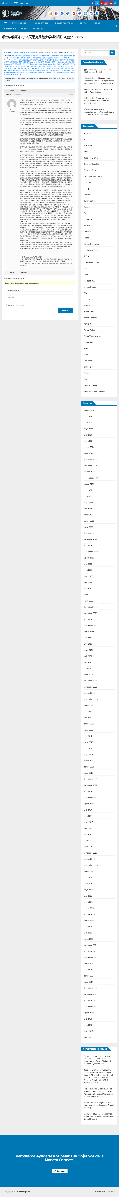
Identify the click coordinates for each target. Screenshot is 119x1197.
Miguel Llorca (89, 1103)
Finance (87, 226)
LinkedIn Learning (91, 262)
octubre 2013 (89, 1000)
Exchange (88, 219)
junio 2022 (88, 570)
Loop (86, 275)
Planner (87, 305)
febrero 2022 (89, 595)
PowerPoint (88, 342)
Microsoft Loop (90, 287)
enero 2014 (88, 982)
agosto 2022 (89, 558)
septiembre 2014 (91, 957)
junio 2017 (88, 816)
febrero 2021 (89, 668)
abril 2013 (88, 1037)
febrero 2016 (89, 908)
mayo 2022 (88, 576)
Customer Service (91, 170)
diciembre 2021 (90, 607)
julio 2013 (88, 1019)
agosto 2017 (89, 804)
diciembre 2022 (90, 533)
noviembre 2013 (90, 994)
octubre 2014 (89, 951)
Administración (90, 133)
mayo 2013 (88, 1031)
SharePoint (88, 367)
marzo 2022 (89, 589)
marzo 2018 (89, 761)
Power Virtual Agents (92, 336)
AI (84, 139)
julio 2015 (88, 927)
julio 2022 (88, 564)
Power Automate (91, 318)
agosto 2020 (89, 705)
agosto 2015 (89, 921)
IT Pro (83, 23)
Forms (86, 238)
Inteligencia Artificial (92, 250)
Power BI (87, 324)
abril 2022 (88, 582)
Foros (24, 29)
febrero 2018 (89, 767)
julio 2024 (88, 416)
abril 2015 (88, 933)
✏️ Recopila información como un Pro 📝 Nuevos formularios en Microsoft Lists (98, 100)
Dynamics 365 (19, 23)
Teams (86, 373)
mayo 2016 (88, 890)
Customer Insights (91, 164)
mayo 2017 (88, 822)
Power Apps (34, 52)
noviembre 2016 (90, 853)
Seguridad (88, 361)
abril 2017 (88, 828)
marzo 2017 (89, 834)
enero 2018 (88, 773)
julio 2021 (88, 638)
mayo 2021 (88, 650)
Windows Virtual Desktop (94, 392)
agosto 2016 (89, 871)
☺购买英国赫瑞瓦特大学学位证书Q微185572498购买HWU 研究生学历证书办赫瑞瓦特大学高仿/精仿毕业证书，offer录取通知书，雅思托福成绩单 (39, 72)
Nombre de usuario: (13, 290)
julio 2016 (88, 877)
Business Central (91, 158)
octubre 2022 (89, 546)
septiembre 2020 (91, 699)
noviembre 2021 (90, 613)
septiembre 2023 (91, 478)
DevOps (87, 189)
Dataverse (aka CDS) (93, 176)
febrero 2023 (89, 521)
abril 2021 (88, 656)
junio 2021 (88, 644)
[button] (116, 26)
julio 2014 (88, 970)
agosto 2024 (89, 410)
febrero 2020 (89, 724)
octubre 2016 (89, 859)
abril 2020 (88, 718)
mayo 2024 (88, 429)
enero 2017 (88, 847)
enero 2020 (88, 730)
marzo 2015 (89, 939)
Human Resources (91, 244)
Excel (86, 213)
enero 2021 (88, 675)
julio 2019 (88, 736)
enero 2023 (88, 527)
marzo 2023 (89, 515)
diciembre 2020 (90, 681)
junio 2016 (88, 884)
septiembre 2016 (91, 865)
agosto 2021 (89, 632)
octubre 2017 (89, 791)
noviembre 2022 (90, 539)
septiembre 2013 (91, 1007)
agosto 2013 (89, 1013)
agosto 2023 (89, 484)
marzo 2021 (89, 662)
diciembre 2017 (90, 779)
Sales (86, 348)
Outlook (87, 299)
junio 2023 (88, 496)
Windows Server (91, 385)
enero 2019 (88, 742)
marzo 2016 (89, 902)
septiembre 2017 (91, 798)
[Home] (6, 23)
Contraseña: (10, 298)
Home (6, 52)
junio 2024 (88, 423)
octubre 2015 (89, 914)
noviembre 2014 (90, 945)
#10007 (71, 95)
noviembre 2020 (90, 687)
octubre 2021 (89, 619)
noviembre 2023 (90, 466)
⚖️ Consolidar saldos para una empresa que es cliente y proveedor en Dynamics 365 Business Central (99, 80)
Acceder (65, 310)
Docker (87, 195)
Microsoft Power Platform (22, 52)
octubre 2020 (89, 693)
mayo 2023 (88, 503)
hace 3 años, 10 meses (64, 79)
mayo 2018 (88, 755)
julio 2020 (88, 712)
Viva (85, 379)
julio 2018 (88, 748)
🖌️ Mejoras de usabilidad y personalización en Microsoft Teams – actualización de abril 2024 (99, 112)
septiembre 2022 (91, 552)
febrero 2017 (89, 841)
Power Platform (64, 23)
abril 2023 (88, 509)
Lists (86, 269)
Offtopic (87, 293)
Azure (97, 23)
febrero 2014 (89, 976)
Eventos (87, 207)
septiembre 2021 (91, 625)
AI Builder (88, 146)
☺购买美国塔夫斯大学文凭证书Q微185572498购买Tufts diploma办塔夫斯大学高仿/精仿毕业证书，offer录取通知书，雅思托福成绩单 (39, 62)
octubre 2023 (89, 472)
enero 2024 (88, 453)
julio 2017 (88, 810)
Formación (10, 29)
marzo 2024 (89, 441)
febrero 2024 (89, 447)
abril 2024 (88, 435)
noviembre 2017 (90, 785)
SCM (86, 355)
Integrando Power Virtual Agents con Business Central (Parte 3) (99, 1105)
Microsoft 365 (41, 23)
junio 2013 (88, 1025)
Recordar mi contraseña (16, 305)
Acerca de (38, 29)
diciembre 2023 (90, 459)
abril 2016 (88, 896)
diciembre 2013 (90, 988)
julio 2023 (88, 490)
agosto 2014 (89, 964)
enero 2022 (88, 601)
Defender (87, 182)
